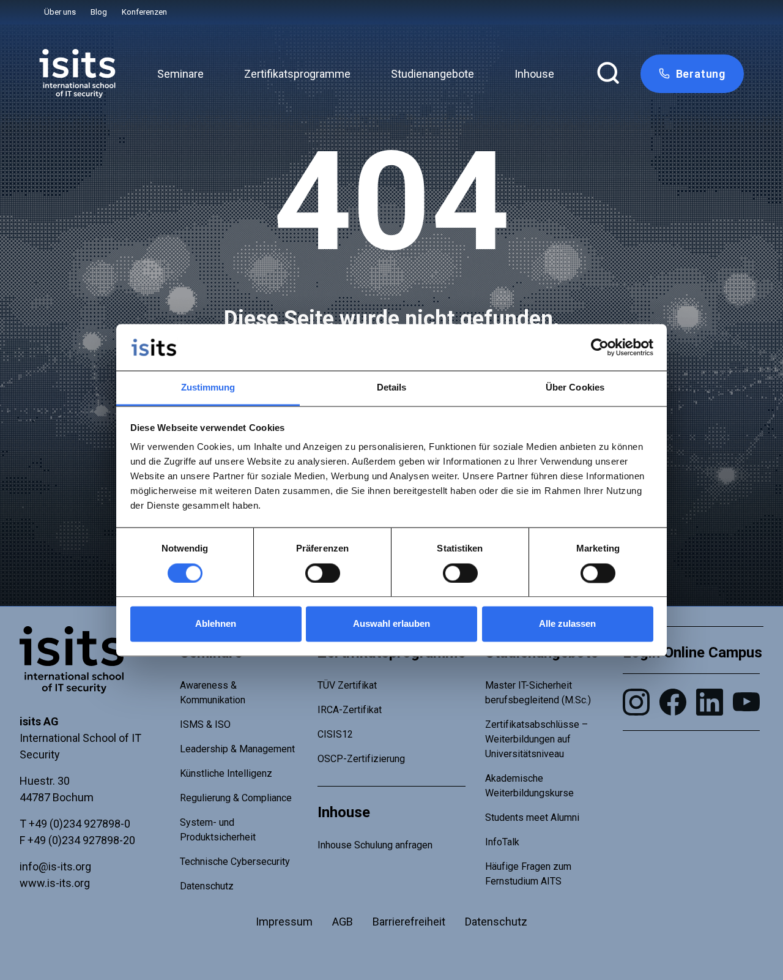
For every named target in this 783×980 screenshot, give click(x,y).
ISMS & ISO (205, 724)
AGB (342, 921)
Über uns (60, 12)
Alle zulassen (567, 624)
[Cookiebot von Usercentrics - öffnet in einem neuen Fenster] (599, 347)
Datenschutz (207, 886)
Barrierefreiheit (409, 921)
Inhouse (534, 73)
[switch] (322, 573)
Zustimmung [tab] (208, 388)
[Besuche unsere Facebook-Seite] (672, 702)
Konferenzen (144, 12)
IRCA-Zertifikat (349, 710)
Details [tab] (392, 388)
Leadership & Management (237, 749)
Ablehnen (215, 624)
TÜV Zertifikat (347, 685)
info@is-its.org (55, 866)
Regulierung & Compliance (236, 798)
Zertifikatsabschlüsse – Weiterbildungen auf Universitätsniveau (536, 739)
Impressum (284, 921)
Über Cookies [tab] (575, 388)
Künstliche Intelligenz (226, 773)
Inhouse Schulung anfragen (374, 845)
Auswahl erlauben (391, 624)
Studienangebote (432, 73)
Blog (99, 12)
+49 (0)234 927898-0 (79, 823)
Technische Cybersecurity (235, 861)
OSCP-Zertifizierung (361, 759)
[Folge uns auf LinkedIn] (709, 702)
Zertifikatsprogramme (297, 73)
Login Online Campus (692, 652)
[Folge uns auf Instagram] (636, 702)
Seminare (180, 73)
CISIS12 (335, 734)
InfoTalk (502, 842)
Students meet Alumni (532, 817)
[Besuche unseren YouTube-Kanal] (746, 701)
